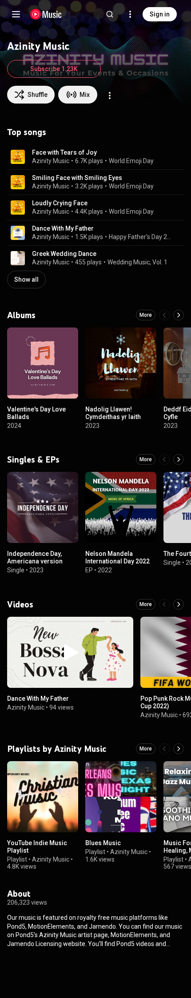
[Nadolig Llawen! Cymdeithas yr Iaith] (120, 363)
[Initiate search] (110, 14)
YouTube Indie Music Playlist (37, 846)
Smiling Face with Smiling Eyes (77, 177)
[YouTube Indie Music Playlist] (42, 796)
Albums (21, 315)
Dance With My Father (63, 228)
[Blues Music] (120, 796)
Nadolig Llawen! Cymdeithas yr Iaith (113, 413)
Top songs (26, 132)
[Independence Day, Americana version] (42, 507)
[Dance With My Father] (70, 652)
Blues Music (103, 842)
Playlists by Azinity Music (56, 748)
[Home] (46, 14)
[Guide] (16, 14)
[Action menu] (110, 95)
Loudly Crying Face (60, 203)
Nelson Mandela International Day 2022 (117, 557)
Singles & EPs (33, 459)
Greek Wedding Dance (64, 253)
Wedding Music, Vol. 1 (137, 262)
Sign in (160, 14)
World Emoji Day (131, 160)
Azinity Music (50, 160)
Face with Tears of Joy (64, 152)
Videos (20, 604)
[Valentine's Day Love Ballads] (42, 363)
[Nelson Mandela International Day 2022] (120, 507)
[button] (18, 157)
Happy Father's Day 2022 (141, 236)
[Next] (179, 315)
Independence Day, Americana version (35, 557)
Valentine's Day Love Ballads (36, 413)
